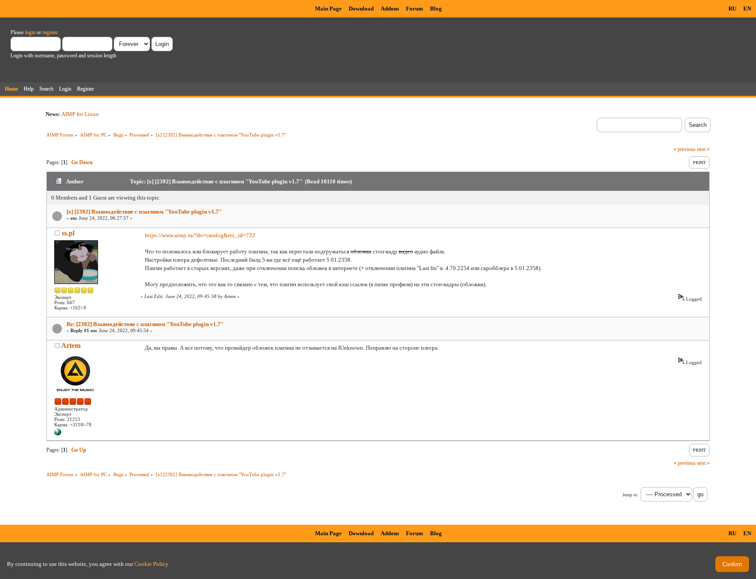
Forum (414, 8)
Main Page (328, 8)
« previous (685, 149)
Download (361, 8)
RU (732, 8)
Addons (390, 8)
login (30, 32)
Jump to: (630, 494)
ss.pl (68, 233)
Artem (70, 345)
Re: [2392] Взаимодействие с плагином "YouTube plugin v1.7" (145, 324)
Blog (436, 8)
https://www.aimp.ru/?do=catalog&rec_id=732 (200, 235)
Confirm (732, 564)
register (49, 32)
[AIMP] (57, 433)
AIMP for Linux (80, 114)
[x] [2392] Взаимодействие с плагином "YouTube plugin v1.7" (144, 211)
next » (703, 149)
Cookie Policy (151, 564)
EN (747, 8)
